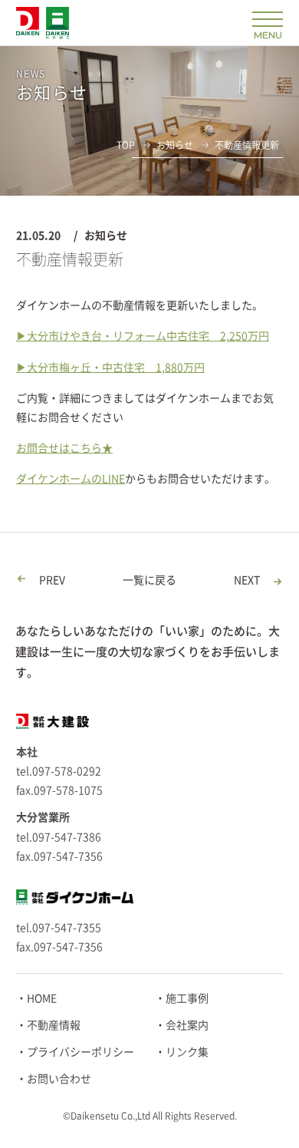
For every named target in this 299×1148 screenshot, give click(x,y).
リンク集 (187, 1052)
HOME (42, 998)
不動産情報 (53, 1025)
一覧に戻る (149, 580)
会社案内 (187, 1025)
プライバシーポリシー (80, 1052)
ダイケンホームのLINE (70, 478)
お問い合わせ (59, 1079)
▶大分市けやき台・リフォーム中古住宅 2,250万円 (142, 336)
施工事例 (187, 998)
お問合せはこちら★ (64, 448)
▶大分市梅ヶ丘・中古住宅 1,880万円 (110, 367)
